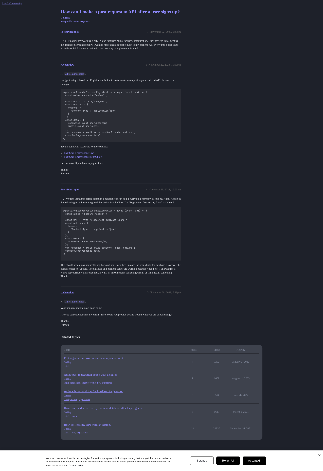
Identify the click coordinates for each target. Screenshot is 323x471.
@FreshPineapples (74, 73)
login (74, 416)
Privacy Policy (75, 465)
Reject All (228, 460)
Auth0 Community (12, 3)
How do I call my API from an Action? (87, 424)
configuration (70, 399)
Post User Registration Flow (79, 152)
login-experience (72, 383)
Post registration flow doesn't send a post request (93, 358)
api (73, 432)
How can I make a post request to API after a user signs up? (120, 11)
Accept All (254, 460)
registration (82, 432)
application (84, 399)
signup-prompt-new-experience (97, 383)
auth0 (66, 366)
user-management (81, 21)
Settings (202, 460)
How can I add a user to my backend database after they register (103, 408)
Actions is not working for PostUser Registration (93, 391)
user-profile (66, 21)
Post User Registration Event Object (83, 156)
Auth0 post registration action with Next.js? (90, 374)
